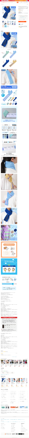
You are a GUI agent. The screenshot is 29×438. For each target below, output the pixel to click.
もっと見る (26, 358)
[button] (27, 21)
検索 (17, 2)
